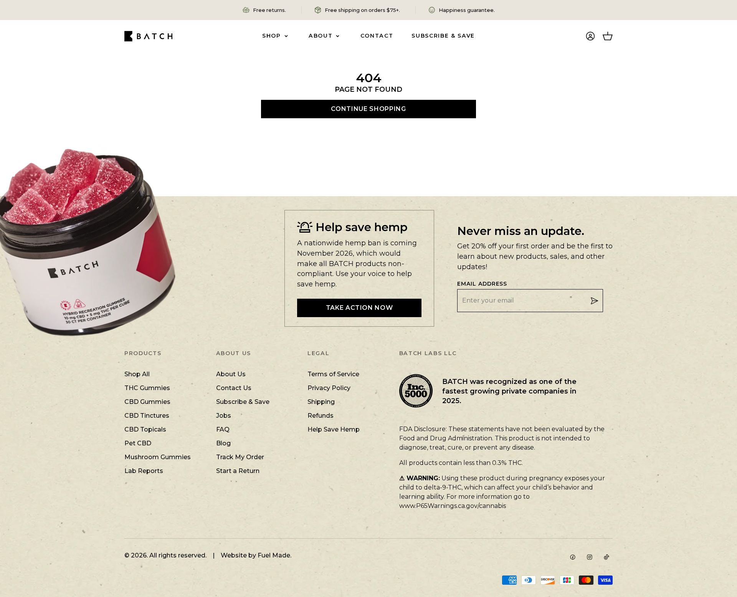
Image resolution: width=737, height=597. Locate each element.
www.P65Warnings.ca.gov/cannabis (452, 505)
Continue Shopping (368, 108)
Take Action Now (359, 307)
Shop (271, 35)
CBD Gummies (147, 401)
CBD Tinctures (146, 415)
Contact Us (233, 388)
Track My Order (240, 457)
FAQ (223, 429)
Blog (223, 443)
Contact (376, 35)
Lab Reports (143, 471)
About (320, 35)
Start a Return (237, 471)
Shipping (321, 401)
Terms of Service (333, 374)
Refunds (320, 415)
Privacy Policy (328, 388)
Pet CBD (137, 443)
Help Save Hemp (333, 429)
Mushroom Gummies (157, 457)
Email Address (482, 284)
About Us (231, 374)
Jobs (223, 415)
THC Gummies (147, 388)
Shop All (137, 374)
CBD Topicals (145, 429)
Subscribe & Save (443, 35)
